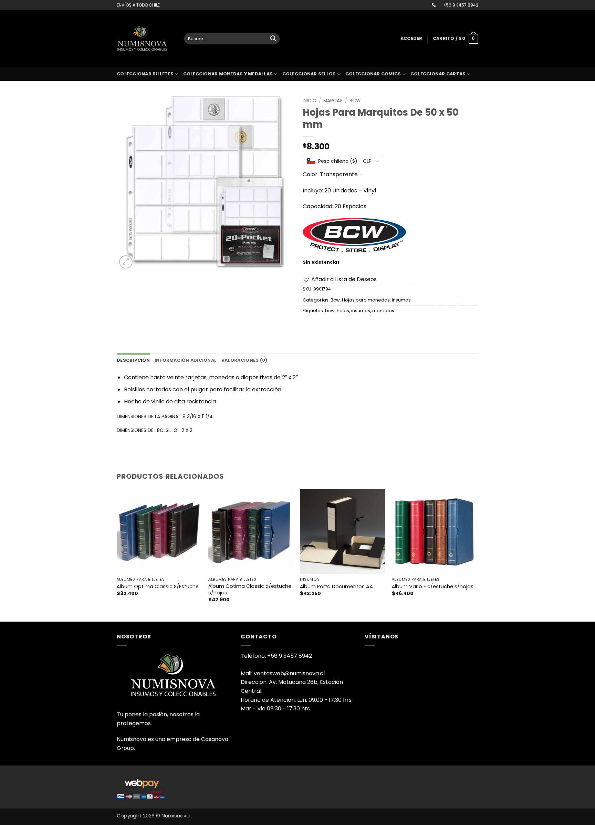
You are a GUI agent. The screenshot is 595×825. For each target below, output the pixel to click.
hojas (343, 311)
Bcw (355, 100)
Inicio (309, 100)
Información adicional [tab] (186, 360)
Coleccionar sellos (309, 74)
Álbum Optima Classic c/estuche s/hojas (249, 589)
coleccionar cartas (438, 74)
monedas (383, 311)
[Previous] (117, 554)
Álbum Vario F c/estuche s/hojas (432, 586)
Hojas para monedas (366, 300)
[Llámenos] (434, 5)
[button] (411, 38)
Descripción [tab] (133, 360)
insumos (360, 311)
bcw (330, 311)
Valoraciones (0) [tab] (244, 360)
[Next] (476, 554)
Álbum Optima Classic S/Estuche (158, 586)
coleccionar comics (373, 74)
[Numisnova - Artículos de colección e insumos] (145, 38)
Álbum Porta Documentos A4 (336, 586)
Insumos (401, 300)
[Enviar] (273, 39)
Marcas (333, 100)
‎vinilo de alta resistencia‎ (183, 401)
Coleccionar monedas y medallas (228, 74)
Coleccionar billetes (145, 74)
